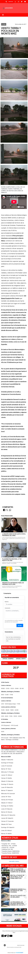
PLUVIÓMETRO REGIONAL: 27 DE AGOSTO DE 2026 (11, 559)
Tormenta (5, 18)
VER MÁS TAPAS (14, 861)
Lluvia (12, 18)
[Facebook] (15, 1)
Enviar (20, 625)
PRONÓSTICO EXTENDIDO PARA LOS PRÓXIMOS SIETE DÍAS (13, 583)
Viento (18, 18)
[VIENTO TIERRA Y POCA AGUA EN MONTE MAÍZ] (14, 69)
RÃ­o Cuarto (5, 20)
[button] (6, 1)
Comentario (7, 608)
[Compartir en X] (7, 510)
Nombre (6, 601)
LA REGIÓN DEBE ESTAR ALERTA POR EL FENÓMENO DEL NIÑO (14, 534)
